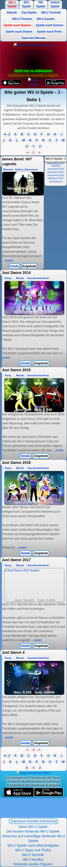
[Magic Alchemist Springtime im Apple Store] (19, 795)
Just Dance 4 (55, 181)
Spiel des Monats (33, 37)
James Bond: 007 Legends (55, 164)
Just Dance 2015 (55, 172)
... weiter (7, 260)
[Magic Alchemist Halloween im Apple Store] (12, 82)
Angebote (29, 266)
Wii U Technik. (33, 855)
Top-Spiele (28, 12)
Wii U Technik (50, 12)
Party (8, 278)
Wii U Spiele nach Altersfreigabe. (33, 845)
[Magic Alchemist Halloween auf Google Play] (55, 82)
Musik (20, 278)
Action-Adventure (26, 169)
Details (14, 266)
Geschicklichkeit (38, 278)
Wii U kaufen (46, 18)
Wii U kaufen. (33, 859)
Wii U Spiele (12, 4)
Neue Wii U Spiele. (34, 827)
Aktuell (12, 12)
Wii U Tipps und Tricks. (33, 850)
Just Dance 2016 (55, 175)
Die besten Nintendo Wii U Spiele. (33, 831)
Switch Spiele (55, 4)
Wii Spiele (40, 4)
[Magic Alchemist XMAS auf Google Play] (48, 795)
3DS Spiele (26, 4)
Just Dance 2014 (55, 169)
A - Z (7, 134)
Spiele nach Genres (49, 25)
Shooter (8, 169)
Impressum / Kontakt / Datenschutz (33, 821)
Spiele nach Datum (19, 31)
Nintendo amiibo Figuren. (33, 864)
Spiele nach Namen (17, 25)
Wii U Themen (22, 18)
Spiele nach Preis (49, 31)
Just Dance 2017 (55, 178)
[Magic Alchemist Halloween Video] (33, 82)
